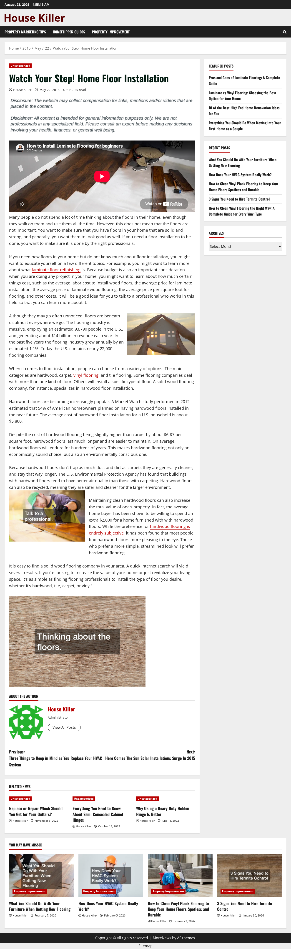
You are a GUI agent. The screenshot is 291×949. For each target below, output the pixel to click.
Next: (150, 755)
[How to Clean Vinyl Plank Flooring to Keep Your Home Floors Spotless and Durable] (180, 875)
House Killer (22, 90)
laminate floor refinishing (56, 269)
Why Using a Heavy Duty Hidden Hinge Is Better (162, 811)
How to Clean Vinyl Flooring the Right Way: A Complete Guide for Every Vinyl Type (242, 211)
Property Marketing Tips (25, 32)
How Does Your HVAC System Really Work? (240, 174)
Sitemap (145, 945)
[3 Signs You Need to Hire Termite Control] (249, 875)
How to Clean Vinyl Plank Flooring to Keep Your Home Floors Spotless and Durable (243, 186)
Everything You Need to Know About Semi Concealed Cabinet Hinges (98, 814)
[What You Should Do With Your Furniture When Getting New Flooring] (41, 875)
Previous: (55, 758)
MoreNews (162, 937)
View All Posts (64, 727)
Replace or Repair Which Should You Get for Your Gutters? (36, 811)
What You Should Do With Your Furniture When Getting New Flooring (39, 906)
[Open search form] (284, 32)
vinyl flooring (85, 375)
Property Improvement (111, 32)
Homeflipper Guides (69, 32)
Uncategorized (20, 66)
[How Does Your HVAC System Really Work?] (110, 875)
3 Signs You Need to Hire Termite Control (239, 199)
